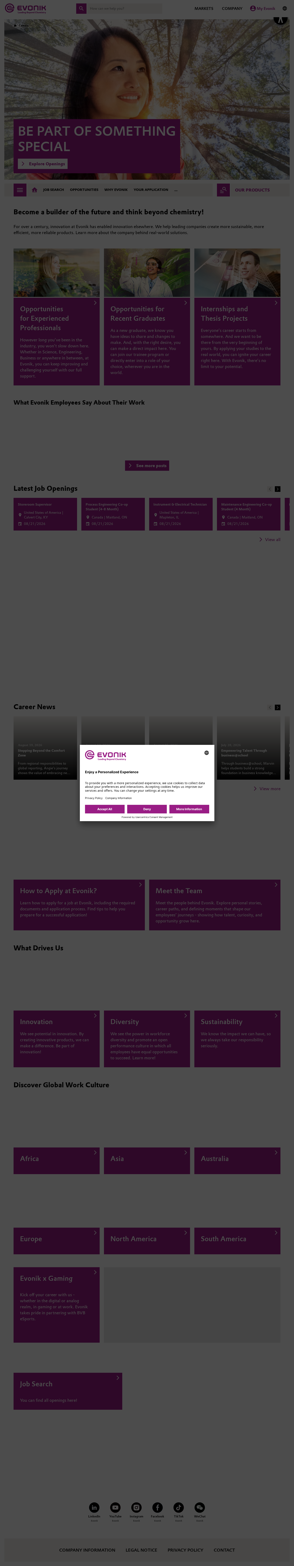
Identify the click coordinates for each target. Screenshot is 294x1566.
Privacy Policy (94, 798)
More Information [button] (189, 809)
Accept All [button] (104, 809)
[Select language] (206, 752)
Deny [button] (147, 809)
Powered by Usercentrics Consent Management (147, 817)
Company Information (118, 798)
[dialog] (147, 783)
